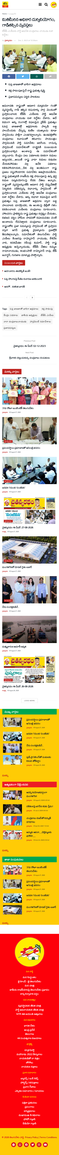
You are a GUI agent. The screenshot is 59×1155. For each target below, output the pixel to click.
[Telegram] (13, 1144)
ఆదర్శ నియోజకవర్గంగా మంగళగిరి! (36, 794)
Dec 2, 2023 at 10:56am (28, 40)
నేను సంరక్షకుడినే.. (10, 606)
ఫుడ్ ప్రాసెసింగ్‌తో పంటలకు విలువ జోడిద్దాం (38, 758)
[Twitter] (32, 1144)
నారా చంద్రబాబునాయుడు (15, 321)
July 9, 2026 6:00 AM (41, 810)
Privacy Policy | (32, 1137)
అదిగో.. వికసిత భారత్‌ (14, 286)
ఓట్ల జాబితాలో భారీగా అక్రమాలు (24, 309)
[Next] (32, 297)
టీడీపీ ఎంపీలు (47, 315)
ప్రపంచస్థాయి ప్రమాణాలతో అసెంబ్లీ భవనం (21, 447)
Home (4, 13)
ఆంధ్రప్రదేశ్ (12, 13)
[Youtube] (45, 1144)
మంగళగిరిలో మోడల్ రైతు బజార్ (17, 566)
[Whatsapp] (20, 1144)
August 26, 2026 (14, 690)
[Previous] (27, 297)
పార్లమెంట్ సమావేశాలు (40, 321)
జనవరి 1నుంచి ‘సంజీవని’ (13, 487)
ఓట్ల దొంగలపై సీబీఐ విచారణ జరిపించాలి (23, 278)
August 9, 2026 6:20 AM (42, 800)
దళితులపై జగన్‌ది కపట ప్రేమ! (39, 806)
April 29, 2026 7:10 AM (42, 826)
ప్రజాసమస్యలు (10, 328)
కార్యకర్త (4, 531)
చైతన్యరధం (8, 40)
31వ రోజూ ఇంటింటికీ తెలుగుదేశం (18, 408)
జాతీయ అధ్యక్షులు (29, 315)
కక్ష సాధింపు (47, 309)
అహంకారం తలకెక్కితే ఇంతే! (17, 270)
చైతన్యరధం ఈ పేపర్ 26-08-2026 (17, 686)
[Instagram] (39, 1144)
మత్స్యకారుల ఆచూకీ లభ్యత (14, 646)
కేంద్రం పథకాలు (11, 315)
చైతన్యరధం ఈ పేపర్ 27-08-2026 (17, 527)
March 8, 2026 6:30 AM (42, 840)
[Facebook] (26, 1144)
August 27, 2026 (16, 412)
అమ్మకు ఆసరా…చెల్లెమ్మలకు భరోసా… (38, 834)
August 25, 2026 (40, 765)
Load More (29, 700)
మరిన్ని (5, 775)
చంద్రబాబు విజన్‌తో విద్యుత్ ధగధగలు (38, 819)
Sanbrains (52, 1152)
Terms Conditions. (48, 1137)
